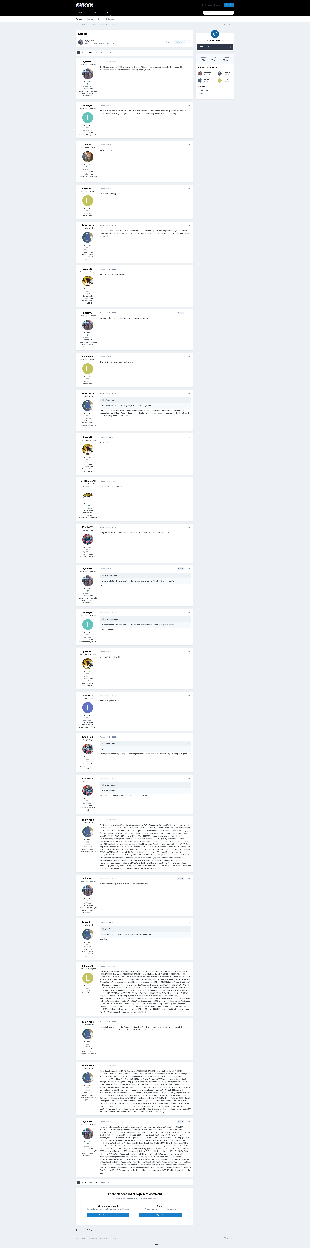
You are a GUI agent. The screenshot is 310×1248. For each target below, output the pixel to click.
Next (91, 52)
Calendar (90, 19)
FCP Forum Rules (205, 47)
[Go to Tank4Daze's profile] (87, 237)
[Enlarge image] (115, 194)
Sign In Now (160, 1215)
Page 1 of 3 (105, 52)
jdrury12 (87, 269)
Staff (99, 19)
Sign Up (229, 5)
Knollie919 (87, 527)
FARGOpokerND (87, 481)
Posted (108, 62)
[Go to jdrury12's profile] (87, 281)
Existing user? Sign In (211, 5)
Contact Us (155, 1244)
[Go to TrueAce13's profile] (87, 156)
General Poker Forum (106, 43)
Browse (110, 13)
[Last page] (96, 52)
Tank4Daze (88, 225)
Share (168, 42)
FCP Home (82, 13)
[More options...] (188, 61)
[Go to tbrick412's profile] (87, 707)
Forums (79, 19)
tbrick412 (88, 695)
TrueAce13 (88, 144)
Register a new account (108, 1215)
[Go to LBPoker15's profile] (87, 200)
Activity (120, 13)
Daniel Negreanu (96, 13)
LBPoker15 (87, 188)
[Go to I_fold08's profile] (80, 42)
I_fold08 (90, 41)
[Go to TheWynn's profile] (87, 117)
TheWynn (88, 105)
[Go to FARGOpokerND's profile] (87, 495)
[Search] (231, 13)
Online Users (111, 19)
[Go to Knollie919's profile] (87, 539)
